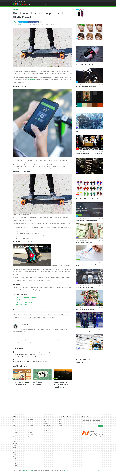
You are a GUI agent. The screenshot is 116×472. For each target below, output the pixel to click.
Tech (29, 4)
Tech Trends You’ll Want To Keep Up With (25, 300)
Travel (14, 463)
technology (16, 317)
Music (60, 425)
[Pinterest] (23, 1)
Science (46, 428)
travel (43, 317)
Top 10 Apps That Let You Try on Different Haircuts (88, 42)
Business (30, 419)
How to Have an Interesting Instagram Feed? (86, 309)
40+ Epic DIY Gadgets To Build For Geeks (85, 64)
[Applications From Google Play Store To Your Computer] (89, 342)
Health (14, 447)
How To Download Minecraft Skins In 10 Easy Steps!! (88, 198)
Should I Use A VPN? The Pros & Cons (24, 302)
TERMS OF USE (67, 470)
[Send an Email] (19, 1)
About (72, 1)
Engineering (47, 425)
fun (15, 314)
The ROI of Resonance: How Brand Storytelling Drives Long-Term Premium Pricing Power (33, 352)
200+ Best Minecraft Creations (83, 131)
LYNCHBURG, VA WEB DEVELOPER (27, 470)
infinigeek (21, 24)
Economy (15, 432)
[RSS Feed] (21, 1)
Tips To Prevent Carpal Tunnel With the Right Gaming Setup (27, 354)
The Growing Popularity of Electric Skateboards (26, 297)
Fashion (15, 439)
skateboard (56, 314)
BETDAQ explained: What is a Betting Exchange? (40, 383)
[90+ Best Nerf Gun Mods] (89, 166)
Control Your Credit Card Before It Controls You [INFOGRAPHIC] (21, 383)
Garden (15, 445)
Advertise (94, 1)
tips (23, 317)
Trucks (15, 465)
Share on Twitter (23, 22)
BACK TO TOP (100, 470)
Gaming (15, 443)
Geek (35, 4)
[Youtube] (17, 1)
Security (30, 434)
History (15, 450)
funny (20, 314)
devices (34, 312)
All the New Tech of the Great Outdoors (24, 299)
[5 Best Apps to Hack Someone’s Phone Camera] (89, 209)
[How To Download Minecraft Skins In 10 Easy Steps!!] (89, 188)
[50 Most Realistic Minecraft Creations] (89, 276)
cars (29, 312)
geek (32, 314)
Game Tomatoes (79, 362)
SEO (29, 436)
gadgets (26, 314)
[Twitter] (15, 1)
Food (14, 441)
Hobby (14, 452)
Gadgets (30, 423)
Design (14, 428)
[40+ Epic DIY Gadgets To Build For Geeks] (89, 54)
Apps (14, 419)
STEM (40, 4)
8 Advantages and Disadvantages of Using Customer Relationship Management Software (88, 264)
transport (29, 317)
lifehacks (38, 314)
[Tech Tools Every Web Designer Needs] (89, 99)
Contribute (88, 1)
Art (60, 419)
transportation (36, 317)
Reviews (30, 432)
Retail (14, 461)
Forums (82, 1)
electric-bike (67, 312)
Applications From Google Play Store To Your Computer (89, 352)
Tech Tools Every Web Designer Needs (85, 109)
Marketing (31, 430)
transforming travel (32, 79)
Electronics (16, 434)
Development (31, 421)
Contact (100, 1)
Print (14, 458)
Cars (14, 425)
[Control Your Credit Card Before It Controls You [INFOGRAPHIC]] (22, 374)
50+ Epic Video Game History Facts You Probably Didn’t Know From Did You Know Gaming (89, 154)
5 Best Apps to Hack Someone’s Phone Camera (87, 220)
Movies (60, 423)
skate (50, 314)
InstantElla (78, 364)
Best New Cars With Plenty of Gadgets (24, 304)
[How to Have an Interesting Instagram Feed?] (89, 298)
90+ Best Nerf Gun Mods (81, 176)
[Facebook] (14, 1)
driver (45, 312)
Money (14, 456)
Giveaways (31, 425)
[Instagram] (25, 1)
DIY (14, 430)
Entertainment (47, 4)
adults (15, 312)
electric (60, 312)
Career (15, 423)
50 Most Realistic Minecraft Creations (84, 287)
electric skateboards (27, 218)
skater (63, 314)
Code (45, 421)
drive (40, 312)
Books (60, 421)
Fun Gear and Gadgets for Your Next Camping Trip (27, 305)
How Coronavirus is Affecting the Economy (86, 331)
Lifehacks (15, 454)
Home (29, 428)
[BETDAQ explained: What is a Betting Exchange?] (42, 374)
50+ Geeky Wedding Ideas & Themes (84, 242)
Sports (61, 428)
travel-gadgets (51, 317)
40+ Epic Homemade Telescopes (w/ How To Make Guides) (87, 87)
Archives (77, 1)
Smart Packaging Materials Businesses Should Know (25, 359)
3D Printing (46, 419)
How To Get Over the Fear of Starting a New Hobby (25, 356)
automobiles (22, 312)
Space (45, 430)
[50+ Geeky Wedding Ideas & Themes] (89, 231)
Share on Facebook (35, 22)
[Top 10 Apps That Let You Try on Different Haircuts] (89, 32)
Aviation (15, 421)
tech (68, 314)
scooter (44, 314)
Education (46, 423)
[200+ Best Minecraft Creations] (89, 121)
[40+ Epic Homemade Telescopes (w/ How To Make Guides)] (89, 75)
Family (14, 436)
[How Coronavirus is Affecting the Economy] (89, 320)
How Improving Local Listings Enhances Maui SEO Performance (28, 361)
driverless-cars (52, 312)
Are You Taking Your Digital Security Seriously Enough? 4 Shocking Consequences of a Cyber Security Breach (61, 385)
